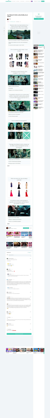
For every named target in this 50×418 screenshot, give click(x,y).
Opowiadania (28, 1)
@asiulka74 (9, 275)
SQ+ (31, 1)
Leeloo (10, 227)
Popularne (13, 1)
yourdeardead (10, 292)
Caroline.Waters (10, 279)
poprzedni (36, 45)
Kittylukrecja (9, 329)
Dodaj (43, 1)
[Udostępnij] (4, 34)
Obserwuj (13, 21)
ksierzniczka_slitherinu (11, 258)
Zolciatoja (9, 317)
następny (42, 45)
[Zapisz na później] (20, 21)
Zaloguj (39, 1)
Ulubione (18, 21)
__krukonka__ (9, 311)
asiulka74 (9, 269)
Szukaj (36, 1)
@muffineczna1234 (10, 288)
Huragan (10, 263)
